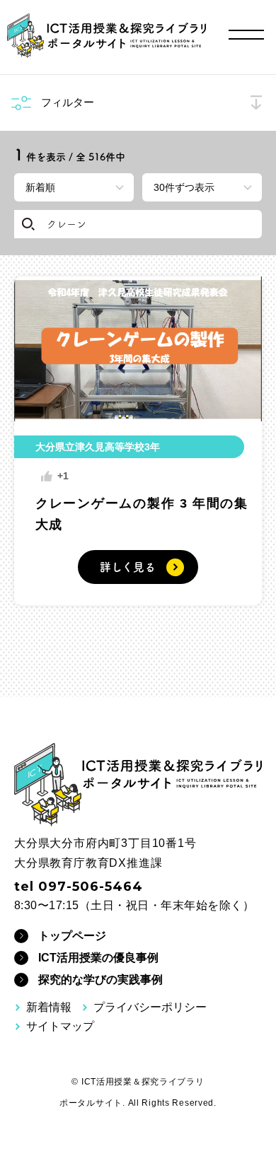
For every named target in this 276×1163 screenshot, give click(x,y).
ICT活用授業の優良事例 (98, 958)
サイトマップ (60, 1026)
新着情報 (48, 1007)
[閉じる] (255, 103)
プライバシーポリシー (150, 1007)
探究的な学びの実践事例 (100, 980)
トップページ (72, 936)
